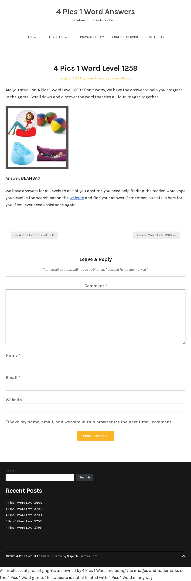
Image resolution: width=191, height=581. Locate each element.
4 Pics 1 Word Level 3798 (24, 515)
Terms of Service (124, 37)
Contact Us (154, 37)
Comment (95, 285)
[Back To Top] (183, 556)
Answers (34, 37)
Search (11, 471)
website (77, 197)
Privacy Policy (92, 37)
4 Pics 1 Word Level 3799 (24, 509)
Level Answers (61, 37)
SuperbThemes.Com (82, 556)
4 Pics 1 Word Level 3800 (24, 503)
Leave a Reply (120, 78)
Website (14, 399)
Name (13, 355)
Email (13, 377)
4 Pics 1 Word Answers (95, 11)
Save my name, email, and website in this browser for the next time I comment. (91, 421)
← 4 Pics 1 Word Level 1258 (34, 235)
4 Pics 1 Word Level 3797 (24, 521)
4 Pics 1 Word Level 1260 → (156, 235)
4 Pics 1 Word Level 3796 (24, 528)
